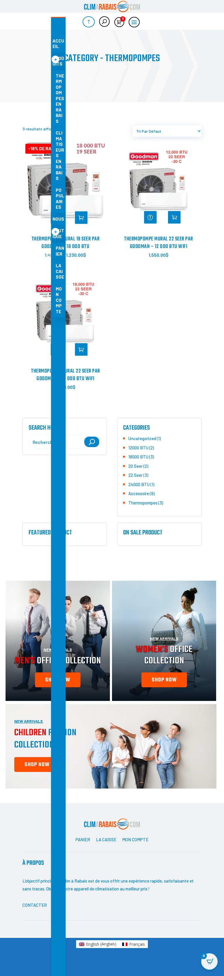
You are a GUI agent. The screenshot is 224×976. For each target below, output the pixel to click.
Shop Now (37, 765)
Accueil (58, 43)
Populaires (60, 198)
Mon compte (59, 300)
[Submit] (91, 442)
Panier (60, 250)
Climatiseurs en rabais (60, 155)
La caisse (60, 271)
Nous (58, 219)
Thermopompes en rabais (60, 98)
